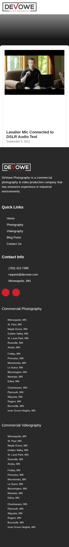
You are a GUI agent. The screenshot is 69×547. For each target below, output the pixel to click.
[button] (62, 7)
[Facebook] (6, 292)
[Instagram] (16, 292)
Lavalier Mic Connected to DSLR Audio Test (30, 134)
